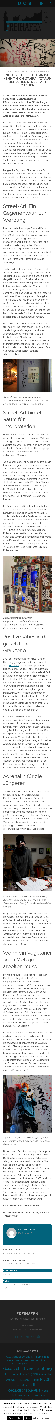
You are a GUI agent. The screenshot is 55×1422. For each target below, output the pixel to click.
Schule (13, 1395)
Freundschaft (39, 1364)
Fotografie (22, 1363)
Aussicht (45, 72)
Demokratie (42, 1356)
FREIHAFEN (27, 1314)
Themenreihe (16, 1400)
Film (49, 1360)
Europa (31, 1360)
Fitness (13, 1364)
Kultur (23, 1379)
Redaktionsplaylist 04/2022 (19, 1264)
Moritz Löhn (29, 72)
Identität (7, 1374)
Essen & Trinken (21, 1360)
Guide (30, 1369)
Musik (45, 1379)
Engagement (9, 1360)
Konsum (8, 1380)
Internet (15, 1374)
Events (37, 1360)
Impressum (27, 1326)
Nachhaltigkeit (23, 1385)
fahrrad (44, 1360)
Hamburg (25, 1285)
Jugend (32, 1374)
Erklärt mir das (41, 1418)
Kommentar (44, 1374)
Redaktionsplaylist (23, 1390)
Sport (36, 1395)
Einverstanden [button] (15, 1418)
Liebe (36, 1379)
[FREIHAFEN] (27, 34)
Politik (33, 1385)
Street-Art (14, 665)
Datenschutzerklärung (27, 1329)
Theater (42, 1395)
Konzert (16, 1380)
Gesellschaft (11, 1285)
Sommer (30, 1395)
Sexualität (21, 1395)
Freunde (31, 1364)
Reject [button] (28, 1418)
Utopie (44, 1400)
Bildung (17, 1357)
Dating (33, 1357)
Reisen (44, 1390)
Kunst (35, 1285)
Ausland (9, 1357)
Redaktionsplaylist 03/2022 (19, 1253)
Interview (23, 1374)
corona (26, 1356)
